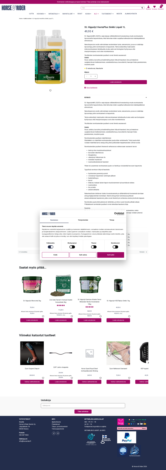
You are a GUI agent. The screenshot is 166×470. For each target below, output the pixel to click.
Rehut (80, 14)
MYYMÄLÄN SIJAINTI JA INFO (94, 430)
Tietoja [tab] (112, 220)
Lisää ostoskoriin (116, 82)
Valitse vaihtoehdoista (32, 382)
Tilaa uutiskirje (83, 411)
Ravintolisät (67, 14)
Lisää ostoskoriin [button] (32, 320)
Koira (87, 14)
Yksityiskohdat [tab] (83, 220)
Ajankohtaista (131, 14)
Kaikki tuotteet (27, 18)
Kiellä (55, 255)
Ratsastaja (53, 14)
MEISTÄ (119, 14)
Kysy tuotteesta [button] (92, 88)
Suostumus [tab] (54, 220)
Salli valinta (83, 255)
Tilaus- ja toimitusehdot (60, 426)
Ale (95, 14)
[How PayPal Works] (126, 437)
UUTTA (31, 14)
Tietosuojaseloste (58, 429)
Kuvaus (87, 97)
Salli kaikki (110, 255)
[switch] (72, 246)
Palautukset (56, 424)
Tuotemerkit (107, 14)
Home (20, 18)
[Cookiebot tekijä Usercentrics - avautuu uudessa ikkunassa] (115, 213)
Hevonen (40, 14)
